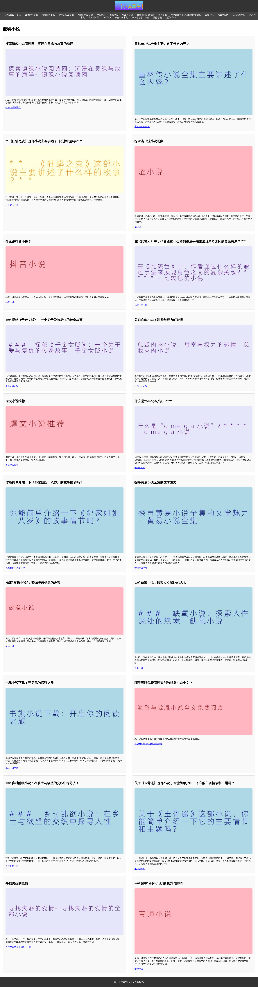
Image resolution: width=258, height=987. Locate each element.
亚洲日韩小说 (31, 15)
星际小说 (157, 17)
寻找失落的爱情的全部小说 (18, 947)
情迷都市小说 (48, 15)
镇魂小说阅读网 (13, 107)
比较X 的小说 (141, 305)
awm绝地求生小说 (140, 17)
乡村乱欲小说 (12, 866)
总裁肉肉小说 (141, 386)
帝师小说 (139, 969)
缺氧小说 (139, 668)
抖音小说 (10, 302)
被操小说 (10, 646)
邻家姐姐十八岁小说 (15, 568)
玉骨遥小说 (140, 869)
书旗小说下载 (12, 768)
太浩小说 (114, 15)
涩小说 (138, 227)
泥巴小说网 (223, 15)
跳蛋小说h (171, 17)
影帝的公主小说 (66, 15)
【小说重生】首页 (12, 15)
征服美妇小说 (238, 15)
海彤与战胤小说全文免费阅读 (148, 743)
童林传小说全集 (142, 126)
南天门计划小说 (85, 15)
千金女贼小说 (12, 386)
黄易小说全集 (141, 568)
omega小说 (140, 467)
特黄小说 (162, 15)
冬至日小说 (127, 15)
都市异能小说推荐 (145, 15)
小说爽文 (101, 15)
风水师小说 (94, 17)
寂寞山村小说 (121, 17)
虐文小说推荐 (12, 465)
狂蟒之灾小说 (12, 205)
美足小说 (209, 15)
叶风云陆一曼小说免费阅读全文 (186, 15)
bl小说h (107, 17)
